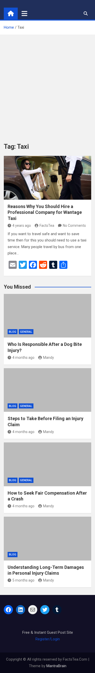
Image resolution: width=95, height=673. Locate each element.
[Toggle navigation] (24, 13)
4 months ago (23, 358)
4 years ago (21, 225)
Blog (12, 331)
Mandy (48, 358)
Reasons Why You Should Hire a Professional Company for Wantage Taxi (45, 212)
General (26, 331)
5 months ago (23, 580)
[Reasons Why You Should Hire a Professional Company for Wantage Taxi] (47, 178)
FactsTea (47, 225)
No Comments (74, 225)
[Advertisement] (47, 85)
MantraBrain (56, 666)
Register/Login (47, 639)
